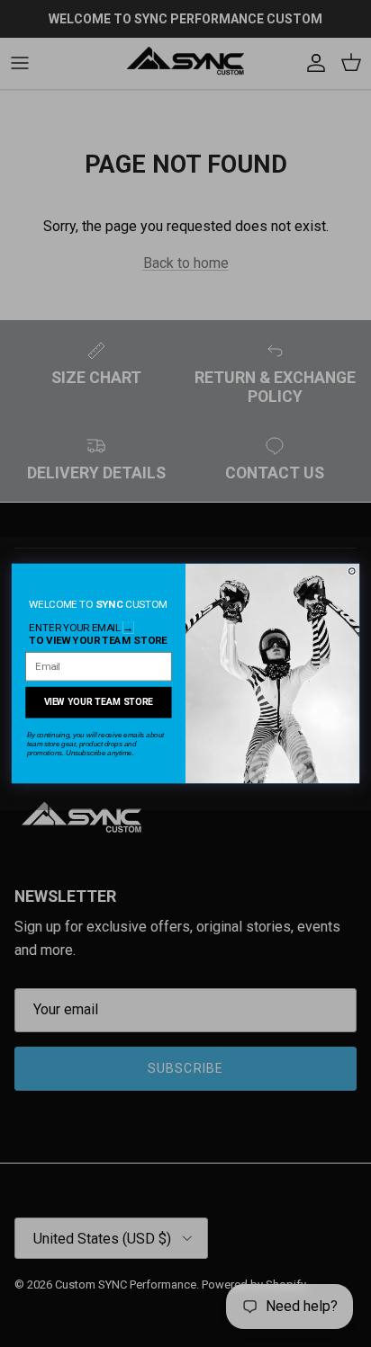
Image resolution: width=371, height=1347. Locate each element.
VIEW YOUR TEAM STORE (99, 701)
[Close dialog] (352, 571)
